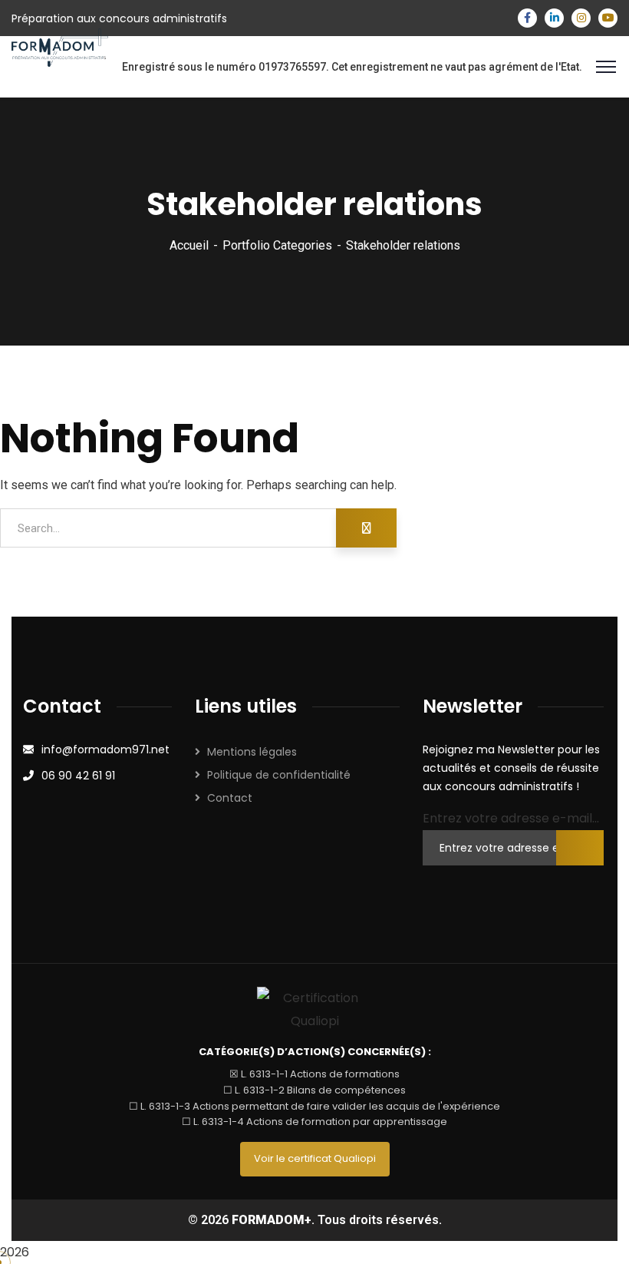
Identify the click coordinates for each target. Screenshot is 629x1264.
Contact (229, 798)
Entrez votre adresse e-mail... (511, 818)
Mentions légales (252, 751)
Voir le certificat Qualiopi (315, 1158)
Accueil (189, 245)
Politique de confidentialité (279, 775)
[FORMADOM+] (60, 47)
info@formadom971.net (105, 749)
